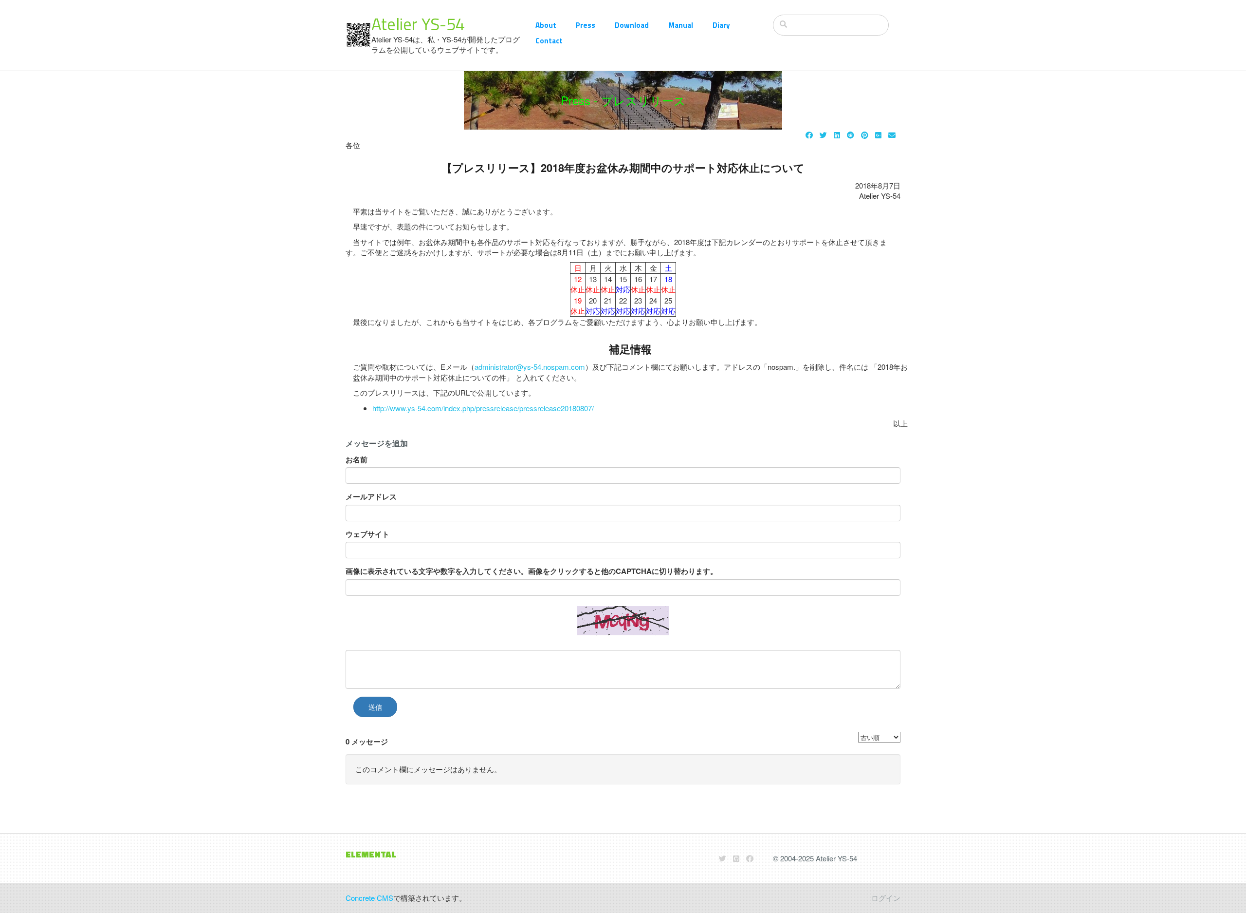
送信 (375, 707)
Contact (549, 40)
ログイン (885, 898)
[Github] (736, 858)
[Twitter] (823, 135)
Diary (721, 25)
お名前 (356, 460)
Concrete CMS (369, 898)
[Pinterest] (864, 135)
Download (632, 25)
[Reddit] (850, 135)
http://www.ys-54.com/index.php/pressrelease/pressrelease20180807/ (483, 408)
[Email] (892, 135)
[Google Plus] (878, 135)
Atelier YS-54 (418, 24)
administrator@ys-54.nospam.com (530, 366)
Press (585, 25)
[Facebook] (809, 135)
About (545, 25)
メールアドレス (371, 497)
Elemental (371, 854)
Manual (680, 25)
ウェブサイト (367, 534)
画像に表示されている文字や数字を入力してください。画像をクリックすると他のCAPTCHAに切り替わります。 (531, 571)
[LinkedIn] (837, 135)
